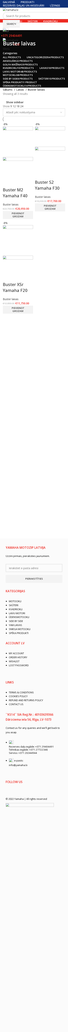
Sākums (8, 89)
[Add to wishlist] (7, 182)
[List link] (34, 615)
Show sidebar (15, 102)
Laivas (20, 89)
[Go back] (7, 35)
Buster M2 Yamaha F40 (15, 192)
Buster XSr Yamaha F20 (15, 287)
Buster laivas (11, 204)
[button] (18, 215)
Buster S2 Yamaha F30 (47, 185)
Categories (10, 53)
